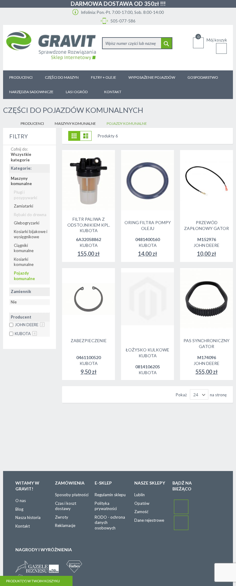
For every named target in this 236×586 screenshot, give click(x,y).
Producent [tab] (21, 317)
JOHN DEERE (29, 324)
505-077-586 (122, 20)
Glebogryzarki (26, 222)
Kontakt (22, 526)
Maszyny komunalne (75, 123)
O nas (20, 500)
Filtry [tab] (18, 136)
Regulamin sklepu (110, 494)
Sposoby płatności (71, 494)
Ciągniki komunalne (23, 248)
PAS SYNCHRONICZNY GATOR (206, 343)
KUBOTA (25, 333)
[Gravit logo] (51, 47)
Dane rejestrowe (149, 520)
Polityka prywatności (106, 506)
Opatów (141, 503)
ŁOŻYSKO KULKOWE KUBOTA (147, 352)
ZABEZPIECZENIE (89, 340)
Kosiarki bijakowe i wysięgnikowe (30, 234)
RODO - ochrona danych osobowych (110, 522)
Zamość (141, 511)
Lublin (139, 494)
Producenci (32, 123)
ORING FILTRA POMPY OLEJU (147, 225)
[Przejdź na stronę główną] (8, 123)
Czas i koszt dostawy (65, 506)
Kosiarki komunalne (23, 262)
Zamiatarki (23, 206)
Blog (19, 509)
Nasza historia (28, 517)
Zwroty (61, 517)
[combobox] (137, 43)
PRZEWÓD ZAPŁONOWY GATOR (206, 225)
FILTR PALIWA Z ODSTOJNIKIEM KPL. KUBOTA (88, 224)
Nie (14, 301)
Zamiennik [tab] (21, 291)
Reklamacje (65, 525)
